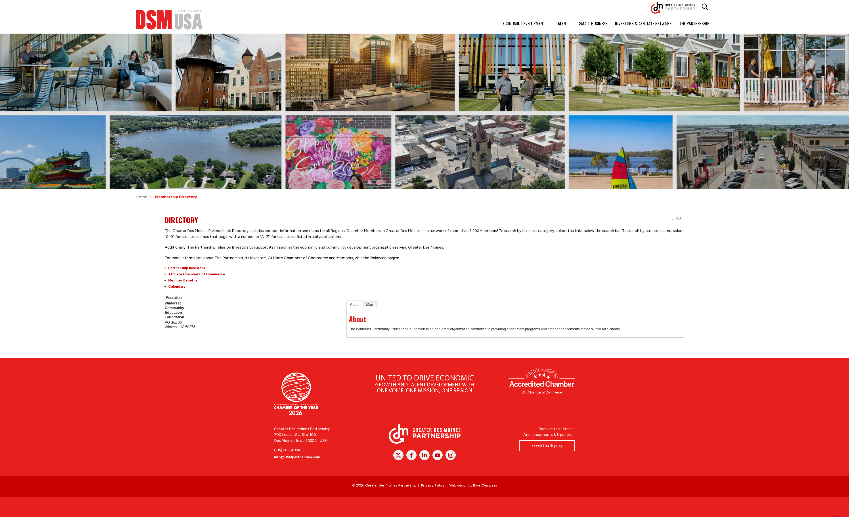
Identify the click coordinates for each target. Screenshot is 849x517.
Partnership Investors (186, 268)
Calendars (176, 286)
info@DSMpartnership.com (297, 457)
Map (369, 304)
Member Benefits (183, 280)
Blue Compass (485, 485)
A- (672, 219)
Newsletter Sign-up (547, 445)
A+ (679, 218)
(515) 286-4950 (287, 450)
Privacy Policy (433, 485)
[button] (705, 7)
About (354, 304)
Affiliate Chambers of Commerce (196, 274)
